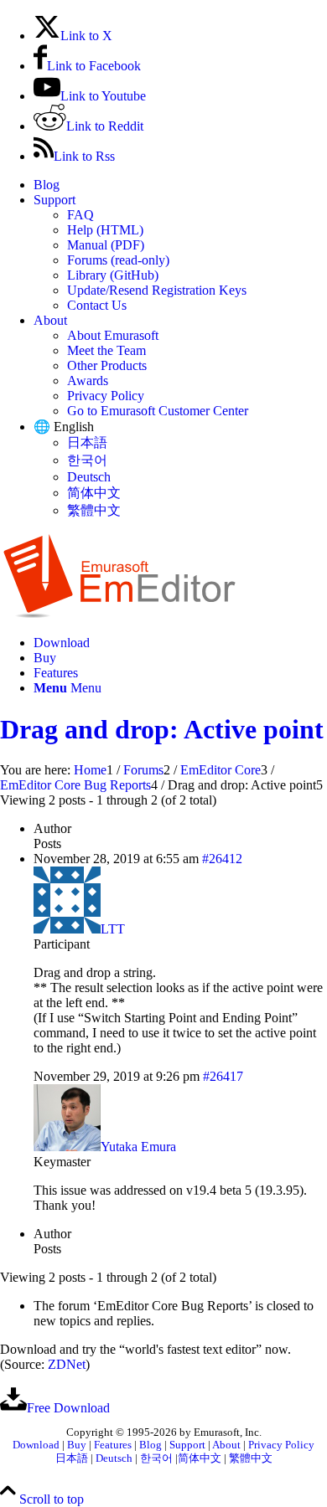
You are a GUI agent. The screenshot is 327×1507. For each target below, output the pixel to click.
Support (54, 200)
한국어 (87, 460)
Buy (76, 1445)
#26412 (222, 858)
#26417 (223, 1076)
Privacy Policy (105, 395)
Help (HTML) (105, 230)
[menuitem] (180, 185)
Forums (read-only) (118, 260)
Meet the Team (106, 350)
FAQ (80, 215)
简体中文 (94, 493)
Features (113, 1445)
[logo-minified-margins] (119, 614)
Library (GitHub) (112, 275)
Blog (47, 184)
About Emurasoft (112, 335)
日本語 (87, 442)
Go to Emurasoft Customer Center (157, 411)
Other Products (107, 365)
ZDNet (67, 1364)
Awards (87, 380)
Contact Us (97, 305)
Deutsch (89, 477)
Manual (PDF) (105, 245)
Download (36, 1445)
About (50, 320)
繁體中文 (94, 510)
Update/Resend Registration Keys (157, 290)
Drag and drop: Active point (162, 729)
